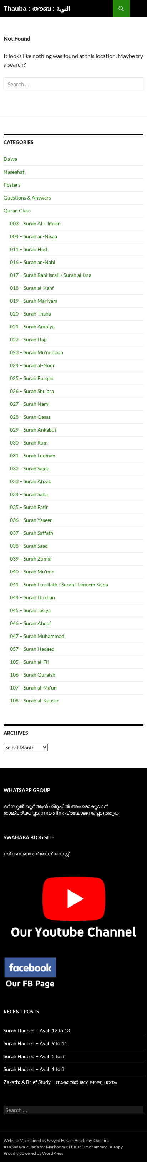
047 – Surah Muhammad (37, 636)
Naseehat (14, 172)
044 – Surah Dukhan (32, 597)
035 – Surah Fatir (29, 507)
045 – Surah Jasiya (30, 610)
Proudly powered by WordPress (33, 1153)
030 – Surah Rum (29, 443)
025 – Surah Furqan (32, 378)
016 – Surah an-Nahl (32, 262)
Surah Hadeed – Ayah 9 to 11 (35, 1043)
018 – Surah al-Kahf (32, 288)
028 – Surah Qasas (30, 417)
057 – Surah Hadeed (32, 649)
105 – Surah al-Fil (29, 662)
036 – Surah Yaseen (31, 520)
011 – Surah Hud (28, 249)
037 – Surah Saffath (31, 533)
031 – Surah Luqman (32, 455)
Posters (12, 185)
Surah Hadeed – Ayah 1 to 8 (34, 1069)
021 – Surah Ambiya (32, 326)
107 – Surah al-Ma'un (33, 688)
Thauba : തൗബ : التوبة (37, 8)
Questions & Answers (27, 198)
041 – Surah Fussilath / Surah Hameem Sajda (59, 584)
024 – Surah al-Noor (32, 365)
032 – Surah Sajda (29, 468)
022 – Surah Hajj (28, 339)
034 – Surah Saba (29, 494)
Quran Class (17, 210)
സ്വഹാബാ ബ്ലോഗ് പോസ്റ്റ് (36, 853)
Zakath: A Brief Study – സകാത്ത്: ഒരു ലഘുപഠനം (60, 1082)
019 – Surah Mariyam (33, 301)
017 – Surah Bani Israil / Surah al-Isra (50, 275)
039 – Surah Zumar (31, 559)
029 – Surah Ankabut (33, 430)
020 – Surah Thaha (30, 314)
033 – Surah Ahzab (30, 481)
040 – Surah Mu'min (32, 571)
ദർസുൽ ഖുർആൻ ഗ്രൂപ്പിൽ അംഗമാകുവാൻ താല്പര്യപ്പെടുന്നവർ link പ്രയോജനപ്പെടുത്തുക (61, 809)
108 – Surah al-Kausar (34, 700)
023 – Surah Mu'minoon (36, 352)
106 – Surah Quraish (32, 675)
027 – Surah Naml (30, 404)
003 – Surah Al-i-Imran (35, 223)
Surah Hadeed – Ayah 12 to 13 (37, 1030)
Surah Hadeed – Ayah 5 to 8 (34, 1056)
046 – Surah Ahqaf (30, 623)
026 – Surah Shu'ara (32, 391)
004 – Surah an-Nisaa (33, 236)
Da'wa (10, 159)
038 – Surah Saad (29, 546)
